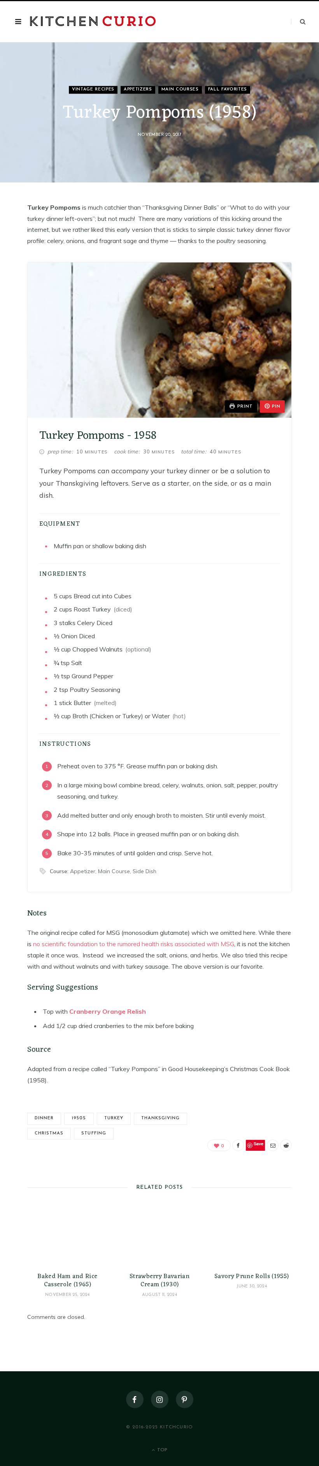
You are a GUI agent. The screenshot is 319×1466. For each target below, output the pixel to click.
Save (258, 1143)
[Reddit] (286, 1145)
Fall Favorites (227, 90)
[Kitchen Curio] (93, 22)
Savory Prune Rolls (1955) (251, 1276)
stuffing (93, 1133)
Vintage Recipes (93, 90)
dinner (44, 1118)
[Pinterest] (184, 1399)
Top (161, 1450)
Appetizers (138, 90)
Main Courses (180, 90)
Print (245, 406)
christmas (49, 1133)
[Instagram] (159, 1399)
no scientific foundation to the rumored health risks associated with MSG (133, 944)
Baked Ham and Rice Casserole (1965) (67, 1281)
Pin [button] (276, 406)
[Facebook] (238, 1145)
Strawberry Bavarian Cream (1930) (159, 1281)
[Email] (273, 1145)
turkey (113, 1118)
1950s (79, 1118)
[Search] (298, 21)
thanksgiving (160, 1118)
